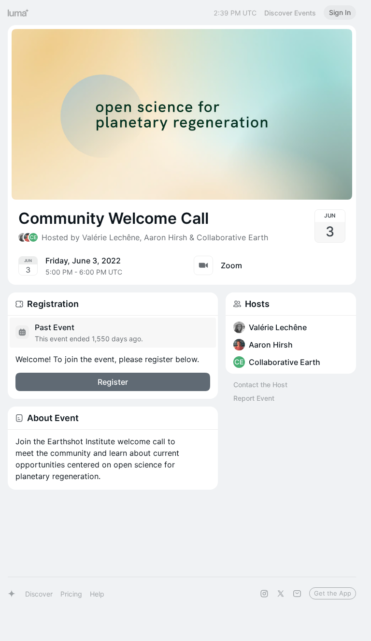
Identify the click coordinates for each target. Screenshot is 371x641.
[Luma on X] (280, 593)
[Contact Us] (297, 593)
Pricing (71, 594)
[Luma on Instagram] (264, 593)
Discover (39, 594)
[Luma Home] (18, 12)
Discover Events (290, 13)
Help (97, 594)
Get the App (332, 593)
